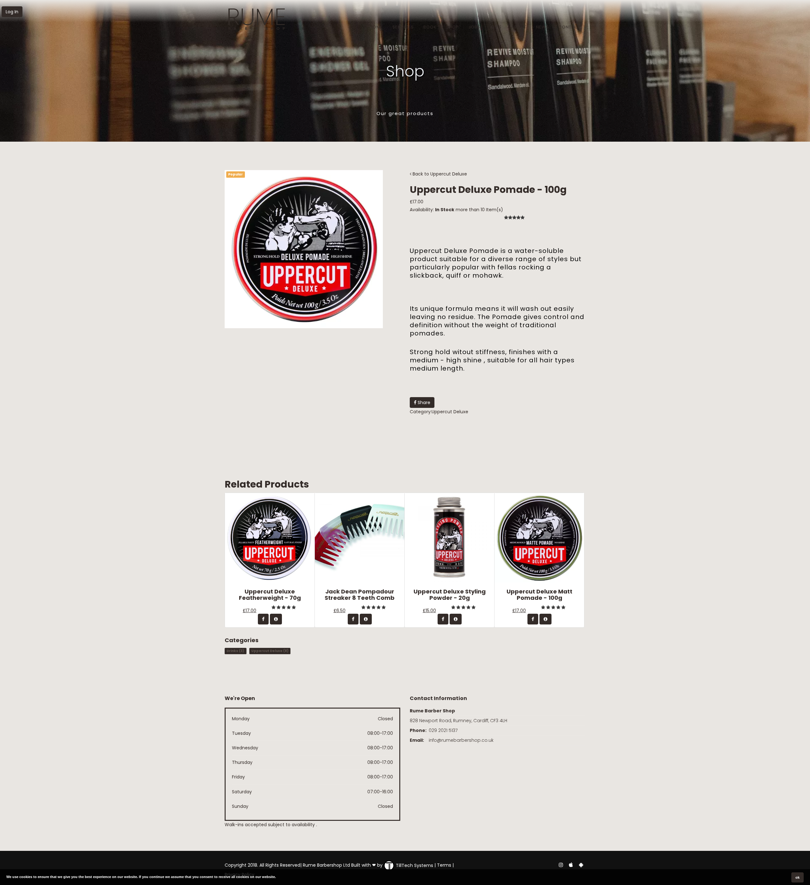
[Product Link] (276, 619)
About (518, 27)
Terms (444, 865)
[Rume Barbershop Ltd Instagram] (560, 864)
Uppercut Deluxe (448, 174)
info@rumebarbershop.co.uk (461, 740)
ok (797, 877)
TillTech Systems (414, 865)
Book (430, 27)
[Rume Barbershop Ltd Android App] (580, 864)
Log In (12, 12)
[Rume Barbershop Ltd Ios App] (571, 864)
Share (423, 402)
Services (403, 27)
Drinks (235, 650)
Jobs (474, 27)
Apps (496, 27)
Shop (452, 27)
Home (376, 27)
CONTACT (569, 27)
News (542, 27)
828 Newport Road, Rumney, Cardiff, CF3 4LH (458, 720)
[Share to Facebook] (263, 619)
